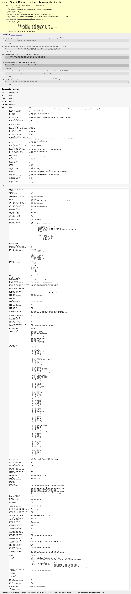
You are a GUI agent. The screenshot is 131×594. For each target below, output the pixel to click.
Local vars (8, 43)
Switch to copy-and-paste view (16, 35)
